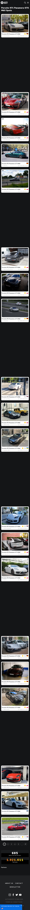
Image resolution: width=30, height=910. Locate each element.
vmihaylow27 (7, 813)
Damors (5, 165)
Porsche (4, 34)
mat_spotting (7, 399)
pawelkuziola (7, 139)
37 (25, 844)
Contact (19, 883)
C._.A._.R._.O (6, 554)
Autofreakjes (7, 36)
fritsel (5, 839)
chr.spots (6, 320)
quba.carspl (6, 424)
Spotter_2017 (7, 450)
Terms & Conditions (14, 902)
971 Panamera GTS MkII (13, 34)
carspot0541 (7, 658)
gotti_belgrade (7, 528)
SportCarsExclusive (8, 269)
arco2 (5, 114)
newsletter (15, 887)
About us (9, 883)
